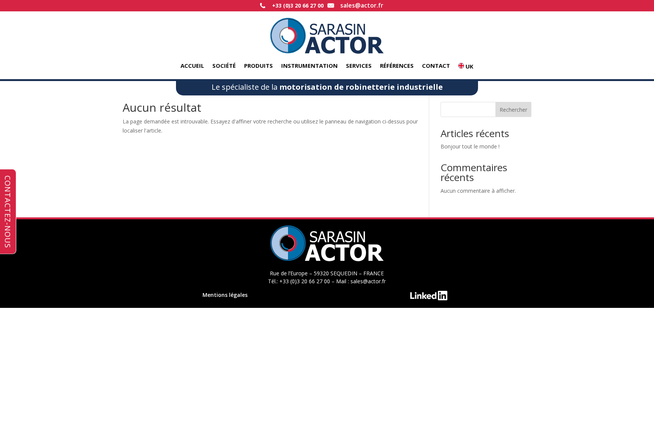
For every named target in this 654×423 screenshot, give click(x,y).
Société (224, 66)
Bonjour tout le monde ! (470, 146)
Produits (258, 66)
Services (359, 66)
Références (397, 66)
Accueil (192, 66)
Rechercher (513, 109)
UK (468, 66)
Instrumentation (309, 66)
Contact (436, 66)
